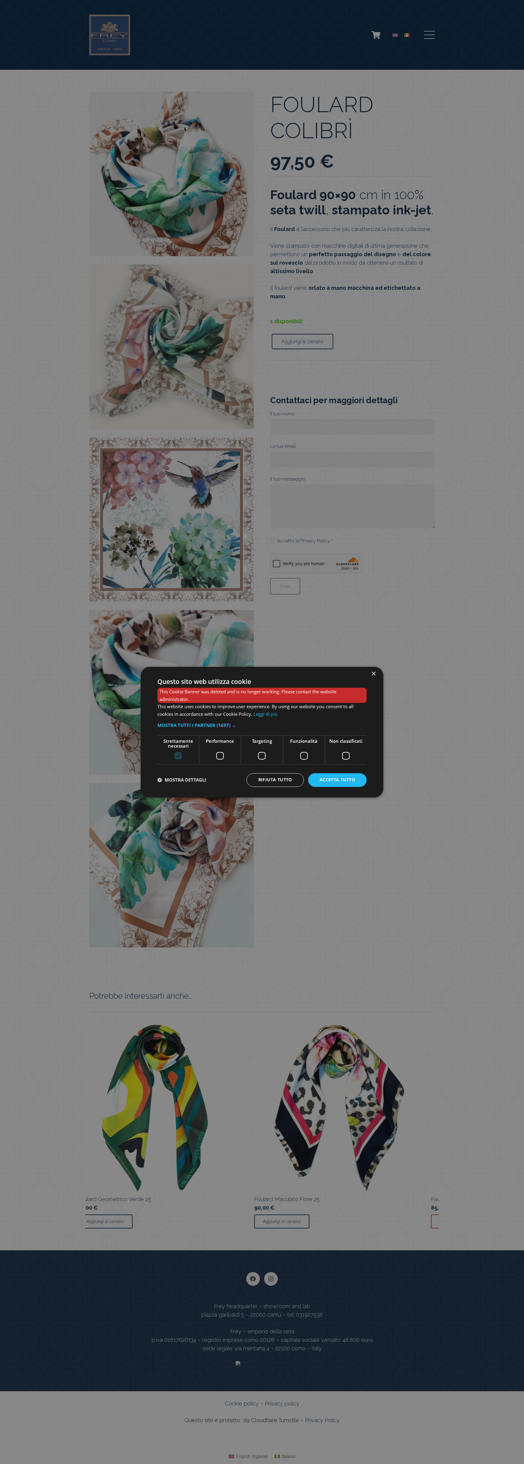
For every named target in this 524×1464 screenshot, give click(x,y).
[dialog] (262, 732)
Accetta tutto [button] (337, 779)
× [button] (373, 674)
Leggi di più (265, 714)
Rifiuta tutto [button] (275, 779)
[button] (262, 725)
